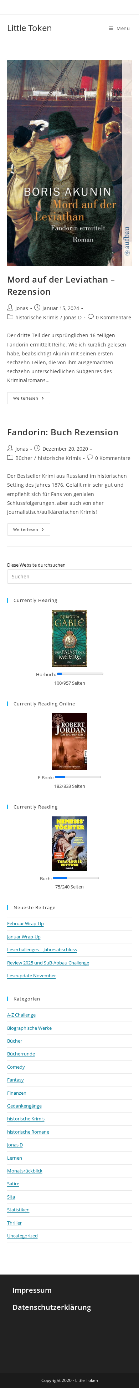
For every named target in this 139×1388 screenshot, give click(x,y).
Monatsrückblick (24, 1170)
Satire (13, 1183)
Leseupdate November (31, 975)
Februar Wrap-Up (25, 923)
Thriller (14, 1223)
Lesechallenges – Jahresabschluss (42, 949)
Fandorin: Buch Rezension (63, 432)
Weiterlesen (31, 396)
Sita (11, 1197)
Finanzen (16, 1093)
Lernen (14, 1158)
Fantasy (15, 1080)
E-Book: (46, 777)
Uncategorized (22, 1235)
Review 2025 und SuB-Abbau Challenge (48, 962)
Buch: (46, 878)
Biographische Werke (29, 1028)
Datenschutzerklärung (51, 1307)
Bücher (23, 458)
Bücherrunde (21, 1053)
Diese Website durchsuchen (36, 565)
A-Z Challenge (21, 1015)
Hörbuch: (46, 674)
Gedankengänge (24, 1106)
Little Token (29, 28)
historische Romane (28, 1132)
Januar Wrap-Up (24, 936)
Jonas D (73, 317)
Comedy (16, 1067)
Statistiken (18, 1209)
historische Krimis (36, 317)
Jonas (21, 308)
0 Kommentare (113, 317)
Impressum (32, 1290)
